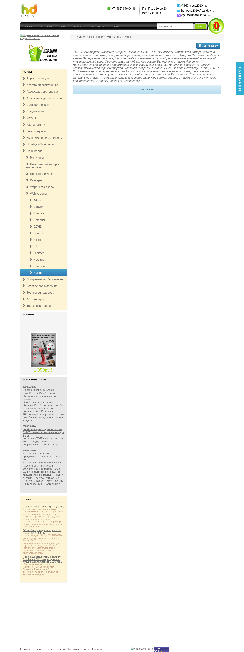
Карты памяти (35, 124)
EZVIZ (37, 226)
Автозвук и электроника (41, 84)
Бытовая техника (37, 104)
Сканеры (35, 180)
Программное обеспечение (44, 279)
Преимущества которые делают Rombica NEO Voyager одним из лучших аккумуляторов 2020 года (42, 559)
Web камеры (38, 193)
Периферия (33, 150)
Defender (38, 219)
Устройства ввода (41, 187)
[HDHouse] (29, 5)
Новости (79, 26)
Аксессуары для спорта (41, 91)
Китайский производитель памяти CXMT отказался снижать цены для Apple (43, 432)
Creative (38, 213)
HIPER (37, 239)
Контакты (98, 26)
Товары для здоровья (40, 292)
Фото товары (34, 299)
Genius (37, 233)
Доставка (47, 26)
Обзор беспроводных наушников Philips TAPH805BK (42, 531)
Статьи (115, 26)
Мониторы (36, 157)
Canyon (37, 206)
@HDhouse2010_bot (193, 5)
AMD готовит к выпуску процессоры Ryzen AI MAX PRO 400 (41, 456)
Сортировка (208, 45)
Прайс (63, 26)
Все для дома (35, 111)
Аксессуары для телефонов (44, 98)
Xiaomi (37, 272)
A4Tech (37, 200)
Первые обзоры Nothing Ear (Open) (43, 506)
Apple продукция (37, 78)
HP (35, 246)
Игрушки (31, 117)
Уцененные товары (38, 305)
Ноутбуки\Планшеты (39, 144)
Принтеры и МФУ (41, 173)
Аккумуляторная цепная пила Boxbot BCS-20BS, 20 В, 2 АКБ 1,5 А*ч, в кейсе (43, 365)
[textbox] (175, 26)
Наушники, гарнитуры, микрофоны (43, 166)
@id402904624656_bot (193, 15)
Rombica (38, 266)
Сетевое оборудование (41, 285)
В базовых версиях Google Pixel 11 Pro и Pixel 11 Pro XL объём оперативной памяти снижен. (39, 394)
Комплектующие (36, 131)
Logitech (38, 252)
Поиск (200, 26)
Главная (29, 26)
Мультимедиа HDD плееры (44, 137)
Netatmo (38, 259)
